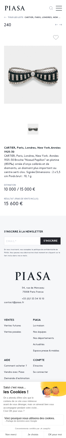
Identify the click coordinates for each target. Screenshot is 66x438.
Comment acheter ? (15, 365)
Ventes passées (12, 331)
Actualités (38, 344)
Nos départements (43, 338)
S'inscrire (38, 365)
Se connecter (40, 371)
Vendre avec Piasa (14, 371)
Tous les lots (15, 17)
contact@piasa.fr (14, 302)
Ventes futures (12, 325)
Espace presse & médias (46, 350)
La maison (38, 325)
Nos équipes (39, 331)
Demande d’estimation (17, 378)
